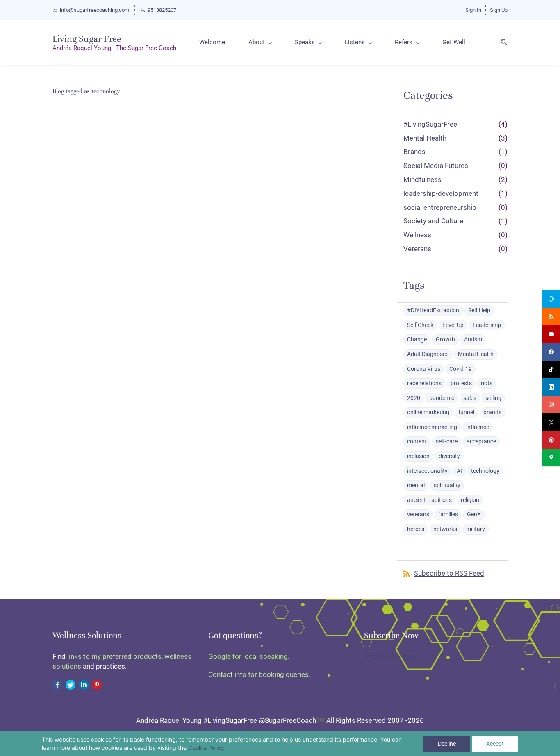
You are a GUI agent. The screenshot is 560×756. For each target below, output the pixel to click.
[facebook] (551, 352)
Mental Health (424, 138)
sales (469, 398)
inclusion (418, 456)
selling (493, 398)
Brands (414, 152)
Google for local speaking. (248, 656)
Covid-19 (460, 369)
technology (485, 471)
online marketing (428, 412)
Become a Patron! (391, 656)
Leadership (487, 325)
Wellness (417, 235)
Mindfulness (422, 179)
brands (492, 412)
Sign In (473, 10)
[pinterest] (551, 440)
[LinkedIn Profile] (84, 684)
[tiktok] (551, 369)
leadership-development (440, 193)
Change (417, 339)
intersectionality (427, 471)
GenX (474, 514)
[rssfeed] (551, 316)
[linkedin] (551, 387)
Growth (445, 339)
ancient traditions (429, 500)
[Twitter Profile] (70, 684)
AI (459, 471)
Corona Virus (423, 369)
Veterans (417, 249)
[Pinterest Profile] (97, 684)
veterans (418, 514)
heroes (415, 529)
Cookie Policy (206, 747)
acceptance (481, 441)
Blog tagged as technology (86, 91)
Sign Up (499, 10)
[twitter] (551, 422)
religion (470, 500)
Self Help (479, 310)
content (417, 441)
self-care (447, 441)
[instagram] (551, 404)
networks (445, 529)
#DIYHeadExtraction (433, 310)
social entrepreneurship (439, 207)
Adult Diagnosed (428, 354)
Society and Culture (433, 221)
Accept (495, 743)
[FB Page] (57, 684)
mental (416, 485)
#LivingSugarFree (430, 124)
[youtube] (551, 334)
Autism (473, 339)
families (448, 514)
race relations (424, 383)
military (475, 529)
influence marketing (432, 427)
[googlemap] (551, 457)
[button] (501, 42)
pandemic (441, 398)
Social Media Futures (435, 165)
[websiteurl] (551, 299)
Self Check (420, 325)
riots (486, 383)
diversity (449, 456)
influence (477, 427)
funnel (466, 412)
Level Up (453, 325)
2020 (413, 398)
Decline (447, 743)
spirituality (447, 485)
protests (461, 383)
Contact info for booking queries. (259, 674)
